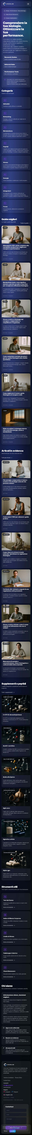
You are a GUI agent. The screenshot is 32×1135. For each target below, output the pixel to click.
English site (8, 1095)
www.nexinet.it (7, 1087)
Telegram (15, 1092)
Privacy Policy (18, 1077)
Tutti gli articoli (6, 457)
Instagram (7, 1092)
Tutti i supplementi (7, 692)
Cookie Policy (6, 1080)
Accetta (12, 1131)
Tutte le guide (24, 223)
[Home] (8, 4)
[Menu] (28, 3)
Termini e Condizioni (8, 1077)
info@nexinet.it (8, 1085)
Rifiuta (5, 1131)
